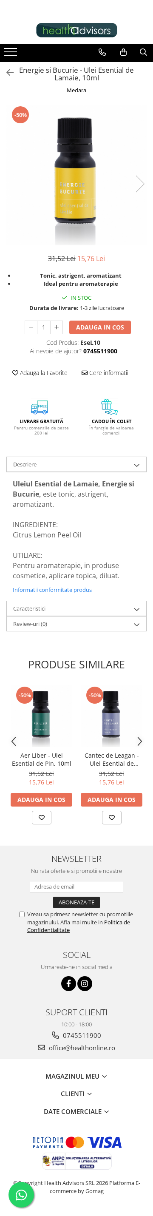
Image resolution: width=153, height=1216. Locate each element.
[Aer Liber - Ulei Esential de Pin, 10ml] (41, 716)
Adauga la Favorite (43, 373)
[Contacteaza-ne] (102, 52)
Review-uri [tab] (30, 624)
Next (140, 184)
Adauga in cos (100, 327)
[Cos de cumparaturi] (123, 52)
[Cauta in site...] (143, 52)
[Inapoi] (6, 72)
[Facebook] (68, 983)
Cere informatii (108, 373)
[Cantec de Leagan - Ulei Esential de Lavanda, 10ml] (111, 716)
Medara (76, 90)
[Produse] (11, 54)
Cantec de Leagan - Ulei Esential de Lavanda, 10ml (112, 759)
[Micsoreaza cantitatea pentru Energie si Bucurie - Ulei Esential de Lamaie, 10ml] (31, 327)
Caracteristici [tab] (29, 608)
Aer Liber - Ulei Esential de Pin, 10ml (41, 759)
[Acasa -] (76, 30)
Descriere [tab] (25, 464)
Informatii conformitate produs (52, 590)
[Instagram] (84, 983)
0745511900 (81, 1035)
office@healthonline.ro (81, 1047)
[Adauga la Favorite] (41, 817)
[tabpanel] (76, 175)
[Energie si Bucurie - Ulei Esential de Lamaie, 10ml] (76, 175)
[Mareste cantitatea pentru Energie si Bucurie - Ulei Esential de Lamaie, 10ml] (56, 327)
